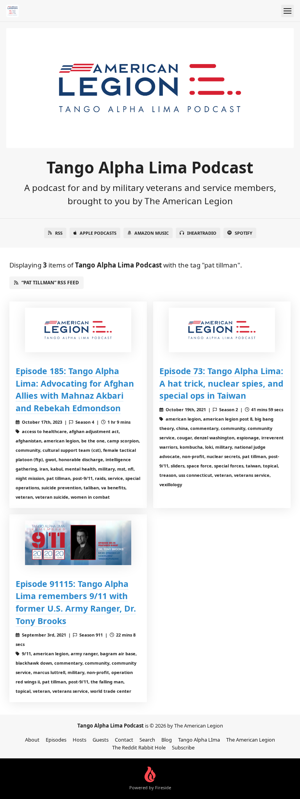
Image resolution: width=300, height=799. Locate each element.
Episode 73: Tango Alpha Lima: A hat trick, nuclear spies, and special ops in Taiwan (221, 383)
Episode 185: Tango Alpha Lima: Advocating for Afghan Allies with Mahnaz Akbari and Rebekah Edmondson (75, 389)
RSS (58, 233)
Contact (124, 739)
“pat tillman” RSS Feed (50, 282)
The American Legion (250, 739)
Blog (166, 739)
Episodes (56, 739)
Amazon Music (151, 233)
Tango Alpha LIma (199, 739)
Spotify (243, 233)
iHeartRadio (201, 233)
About (32, 739)
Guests (101, 739)
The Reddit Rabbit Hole (139, 747)
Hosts (79, 739)
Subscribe (183, 747)
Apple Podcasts (98, 233)
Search (147, 739)
